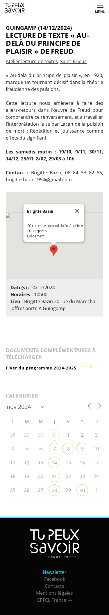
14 (54, 463)
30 (82, 490)
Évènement (35, 236)
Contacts (54, 586)
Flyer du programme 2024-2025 (41, 368)
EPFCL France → (54, 600)
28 (54, 490)
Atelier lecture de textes (32, 61)
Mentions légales (54, 593)
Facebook (54, 579)
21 (54, 476)
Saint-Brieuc (73, 61)
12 (26, 463)
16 (82, 463)
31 (54, 435)
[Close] (77, 211)
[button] (54, 250)
